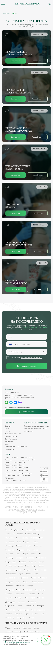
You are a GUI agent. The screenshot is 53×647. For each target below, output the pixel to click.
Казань (8, 534)
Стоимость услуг (11, 436)
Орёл (21, 574)
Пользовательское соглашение (36, 429)
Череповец (30, 606)
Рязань (33, 554)
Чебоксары (42, 578)
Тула (28, 550)
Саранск (35, 614)
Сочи (36, 574)
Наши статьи (9, 449)
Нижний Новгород (32, 534)
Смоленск (41, 598)
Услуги (14, 14)
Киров (25, 554)
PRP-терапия (9, 478)
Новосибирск (26, 530)
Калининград (30, 566)
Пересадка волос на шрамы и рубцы (19, 473)
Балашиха (31, 594)
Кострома (32, 602)
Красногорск (30, 598)
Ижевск (28, 574)
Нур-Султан (28, 632)
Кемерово (9, 582)
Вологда (8, 566)
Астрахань (17, 570)
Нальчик (26, 582)
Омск (19, 542)
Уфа (17, 538)
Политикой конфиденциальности (17, 642)
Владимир (9, 558)
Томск (18, 582)
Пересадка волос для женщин (16, 470)
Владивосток (41, 558)
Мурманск (20, 586)
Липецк (30, 586)
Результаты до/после (13, 434)
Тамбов (35, 570)
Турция (8, 628)
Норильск (18, 614)
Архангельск (10, 578)
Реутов (20, 606)
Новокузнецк (40, 590)
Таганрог (40, 606)
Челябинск (9, 538)
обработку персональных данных (31, 357)
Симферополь (23, 578)
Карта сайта (28, 431)
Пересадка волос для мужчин (16, 468)
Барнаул (19, 546)
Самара (25, 538)
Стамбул (17, 628)
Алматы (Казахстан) (13, 632)
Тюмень (35, 550)
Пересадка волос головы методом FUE (20, 457)
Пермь (35, 542)
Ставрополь (10, 550)
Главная (6, 14)
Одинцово (22, 602)
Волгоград (9, 546)
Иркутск (28, 546)
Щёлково (8, 614)
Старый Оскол (10, 562)
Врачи (7, 444)
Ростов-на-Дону (36, 538)
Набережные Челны (13, 590)
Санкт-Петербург (12, 530)
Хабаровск (18, 566)
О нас (7, 429)
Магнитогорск (10, 574)
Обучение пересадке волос (15, 481)
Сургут (41, 562)
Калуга (27, 570)
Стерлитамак (10, 606)
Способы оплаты (11, 439)
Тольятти (8, 594)
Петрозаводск (37, 582)
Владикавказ (21, 618)
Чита (40, 554)
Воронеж (26, 542)
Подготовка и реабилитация (16, 447)
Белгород (19, 558)
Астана (36, 628)
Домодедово (10, 602)
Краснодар (9, 542)
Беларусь (38, 632)
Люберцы (18, 598)
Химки (40, 594)
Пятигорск (9, 586)
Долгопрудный (23, 610)
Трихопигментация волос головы (17, 475)
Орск (27, 614)
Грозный (44, 570)
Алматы (32, 618)
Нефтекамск (10, 610)
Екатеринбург (39, 530)
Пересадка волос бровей (14, 465)
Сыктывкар (27, 590)
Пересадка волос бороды (15, 462)
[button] (15, 99)
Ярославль (9, 554)
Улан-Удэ (22, 562)
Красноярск (18, 534)
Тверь (18, 554)
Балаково (44, 614)
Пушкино (32, 562)
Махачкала (38, 546)
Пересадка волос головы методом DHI (20, 460)
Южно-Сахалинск (38, 610)
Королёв (8, 598)
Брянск (8, 570)
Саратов (20, 550)
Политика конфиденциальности (36, 426)
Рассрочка (9, 441)
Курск (33, 578)
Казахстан (27, 628)
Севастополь (20, 594)
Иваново (41, 566)
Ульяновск (30, 558)
